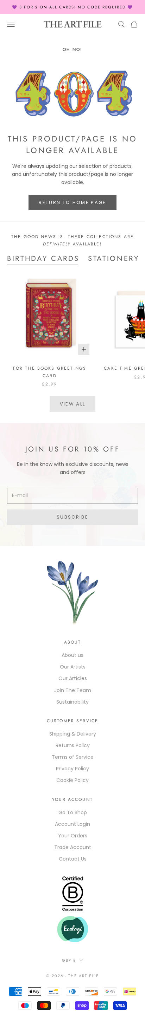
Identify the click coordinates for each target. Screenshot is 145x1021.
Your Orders (72, 835)
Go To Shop (72, 812)
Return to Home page (72, 202)
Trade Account (72, 847)
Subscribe (72, 517)
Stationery (113, 258)
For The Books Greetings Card (50, 371)
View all (73, 404)
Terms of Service (73, 756)
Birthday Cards (43, 258)
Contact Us (73, 858)
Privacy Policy (72, 768)
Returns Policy (73, 745)
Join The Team (72, 690)
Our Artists (73, 666)
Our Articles (72, 678)
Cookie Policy (72, 780)
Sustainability (72, 701)
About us (72, 655)
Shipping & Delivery (72, 733)
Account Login (72, 824)
